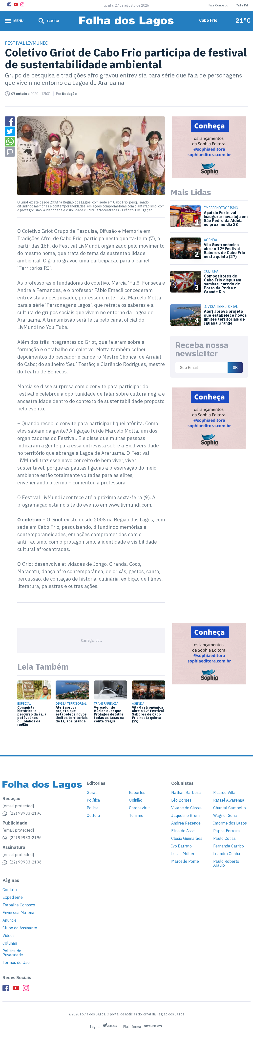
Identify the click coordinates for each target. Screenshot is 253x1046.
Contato (9, 889)
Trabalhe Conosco (18, 904)
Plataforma (132, 1027)
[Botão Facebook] (9, 4)
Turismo (136, 815)
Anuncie (9, 920)
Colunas (9, 943)
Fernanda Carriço (228, 846)
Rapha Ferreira (226, 830)
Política (93, 800)
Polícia (93, 807)
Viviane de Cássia (186, 807)
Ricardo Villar (225, 792)
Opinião (135, 800)
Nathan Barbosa (186, 792)
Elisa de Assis (183, 830)
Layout (96, 1027)
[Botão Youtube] (16, 4)
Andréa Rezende (186, 823)
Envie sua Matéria (18, 912)
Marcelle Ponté (185, 861)
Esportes (137, 792)
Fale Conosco (218, 5)
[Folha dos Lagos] (126, 21)
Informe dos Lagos (230, 823)
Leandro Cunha (226, 853)
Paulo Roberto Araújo (226, 863)
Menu (18, 21)
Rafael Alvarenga (228, 800)
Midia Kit (242, 5)
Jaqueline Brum (185, 815)
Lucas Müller (182, 853)
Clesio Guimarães (186, 838)
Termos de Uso (16, 962)
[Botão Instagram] (22, 4)
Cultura (93, 815)
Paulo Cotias (224, 838)
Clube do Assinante (19, 927)
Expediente (12, 897)
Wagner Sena (225, 815)
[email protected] (18, 805)
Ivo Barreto (181, 846)
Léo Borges (181, 800)
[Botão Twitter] (10, 131)
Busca (52, 21)
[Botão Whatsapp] (10, 142)
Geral (92, 792)
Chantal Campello (229, 807)
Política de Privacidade (12, 952)
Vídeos (8, 935)
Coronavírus (139, 807)
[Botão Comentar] (10, 152)
